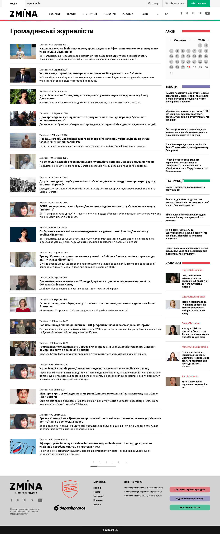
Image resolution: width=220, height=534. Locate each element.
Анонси (128, 13)
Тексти (71, 13)
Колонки (110, 13)
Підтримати (198, 3)
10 (171, 56)
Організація (33, 3)
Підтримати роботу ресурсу (190, 489)
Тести (144, 13)
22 (200, 61)
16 (206, 56)
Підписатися (177, 3)
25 (177, 67)
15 (200, 56)
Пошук (156, 3)
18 (177, 61)
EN (166, 13)
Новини (54, 13)
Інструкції (90, 13)
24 (171, 67)
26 (182, 67)
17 (171, 61)
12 (182, 56)
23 (206, 61)
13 (188, 56)
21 (194, 61)
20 (188, 61)
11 (177, 56)
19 (182, 61)
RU (156, 13)
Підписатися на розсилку (190, 498)
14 (194, 56)
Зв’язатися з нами (190, 507)
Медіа (13, 3)
